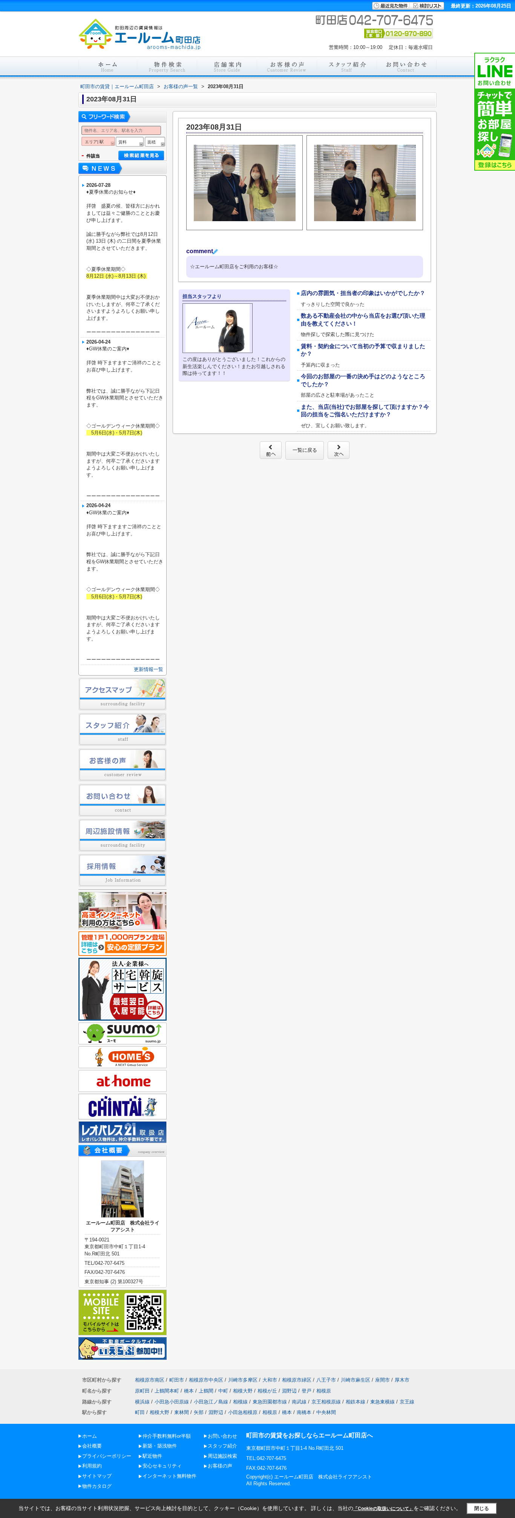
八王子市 (326, 1380)
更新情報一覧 (148, 669)
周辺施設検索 (222, 1456)
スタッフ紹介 (222, 1446)
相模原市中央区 (206, 1380)
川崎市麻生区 (355, 1380)
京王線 (407, 1402)
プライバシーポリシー (106, 1456)
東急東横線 (382, 1402)
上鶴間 (206, 1391)
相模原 (323, 1391)
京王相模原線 (326, 1402)
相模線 (240, 1402)
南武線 (299, 1402)
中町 (223, 1391)
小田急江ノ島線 (211, 1402)
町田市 (176, 1380)
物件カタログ (97, 1486)
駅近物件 (152, 1456)
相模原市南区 (149, 1380)
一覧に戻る (305, 450)
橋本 (189, 1391)
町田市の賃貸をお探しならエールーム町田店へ (309, 1435)
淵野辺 (289, 1391)
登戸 (306, 1391)
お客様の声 (220, 1466)
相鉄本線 (355, 1402)
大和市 (269, 1380)
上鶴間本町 (167, 1391)
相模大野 (243, 1391)
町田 (140, 1412)
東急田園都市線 (270, 1402)
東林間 (181, 1412)
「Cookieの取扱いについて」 (383, 1508)
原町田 (142, 1391)
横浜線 (142, 1402)
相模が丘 (267, 1391)
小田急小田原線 (172, 1402)
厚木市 (402, 1380)
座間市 (382, 1380)
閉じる (481, 1508)
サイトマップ (97, 1476)
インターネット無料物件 (169, 1476)
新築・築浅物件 (160, 1446)
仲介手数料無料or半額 (167, 1436)
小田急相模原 (243, 1412)
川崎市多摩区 (243, 1380)
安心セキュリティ (162, 1466)
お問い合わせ (222, 1436)
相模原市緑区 (296, 1380)
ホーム (89, 1436)
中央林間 (326, 1412)
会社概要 (92, 1446)
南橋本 (304, 1412)
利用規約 (92, 1466)
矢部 (199, 1412)
